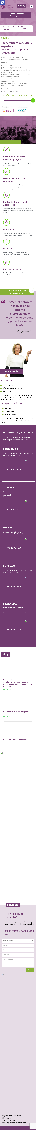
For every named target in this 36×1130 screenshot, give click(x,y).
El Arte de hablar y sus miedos (15, 739)
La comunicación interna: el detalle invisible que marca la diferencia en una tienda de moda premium (17, 683)
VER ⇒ (25, 29)
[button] (2, 2)
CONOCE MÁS (14, 469)
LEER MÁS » (7, 689)
